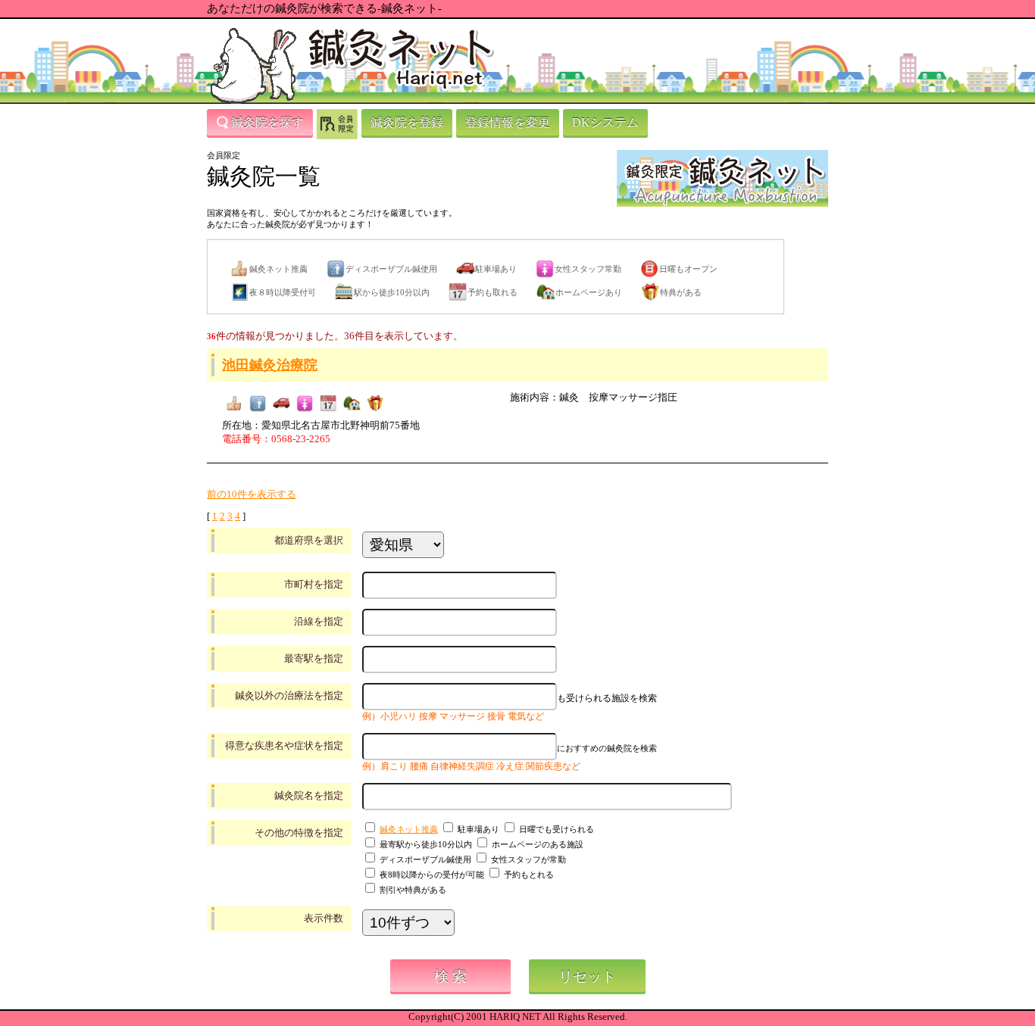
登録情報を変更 (507, 122)
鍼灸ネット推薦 (409, 829)
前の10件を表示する (251, 494)
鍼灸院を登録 (407, 122)
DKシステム (605, 122)
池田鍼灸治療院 (269, 365)
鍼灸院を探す (267, 122)
